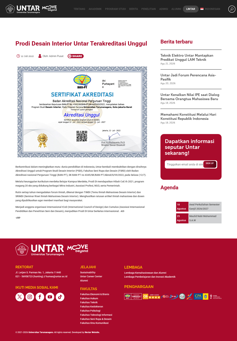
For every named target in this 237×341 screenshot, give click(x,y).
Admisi (163, 9)
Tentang (79, 9)
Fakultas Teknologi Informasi (96, 314)
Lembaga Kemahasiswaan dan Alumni (145, 272)
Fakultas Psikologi (90, 310)
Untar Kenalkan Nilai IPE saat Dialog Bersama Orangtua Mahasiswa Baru (189, 97)
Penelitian (148, 9)
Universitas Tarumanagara (40, 332)
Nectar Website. (92, 332)
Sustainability (87, 272)
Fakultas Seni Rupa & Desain (96, 319)
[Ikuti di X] (19, 297)
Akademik (95, 9)
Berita (133, 9)
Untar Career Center (91, 276)
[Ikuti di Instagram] (30, 297)
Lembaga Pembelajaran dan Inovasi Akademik (149, 276)
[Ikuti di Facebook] (40, 297)
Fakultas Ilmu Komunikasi (94, 323)
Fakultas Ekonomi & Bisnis (94, 294)
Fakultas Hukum (89, 298)
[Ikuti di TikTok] (60, 297)
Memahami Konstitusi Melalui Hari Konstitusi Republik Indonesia (188, 116)
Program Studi (115, 9)
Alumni (176, 9)
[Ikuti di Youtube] (50, 297)
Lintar (190, 9)
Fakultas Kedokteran (91, 306)
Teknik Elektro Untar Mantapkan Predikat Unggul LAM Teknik (186, 57)
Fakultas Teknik (89, 302)
